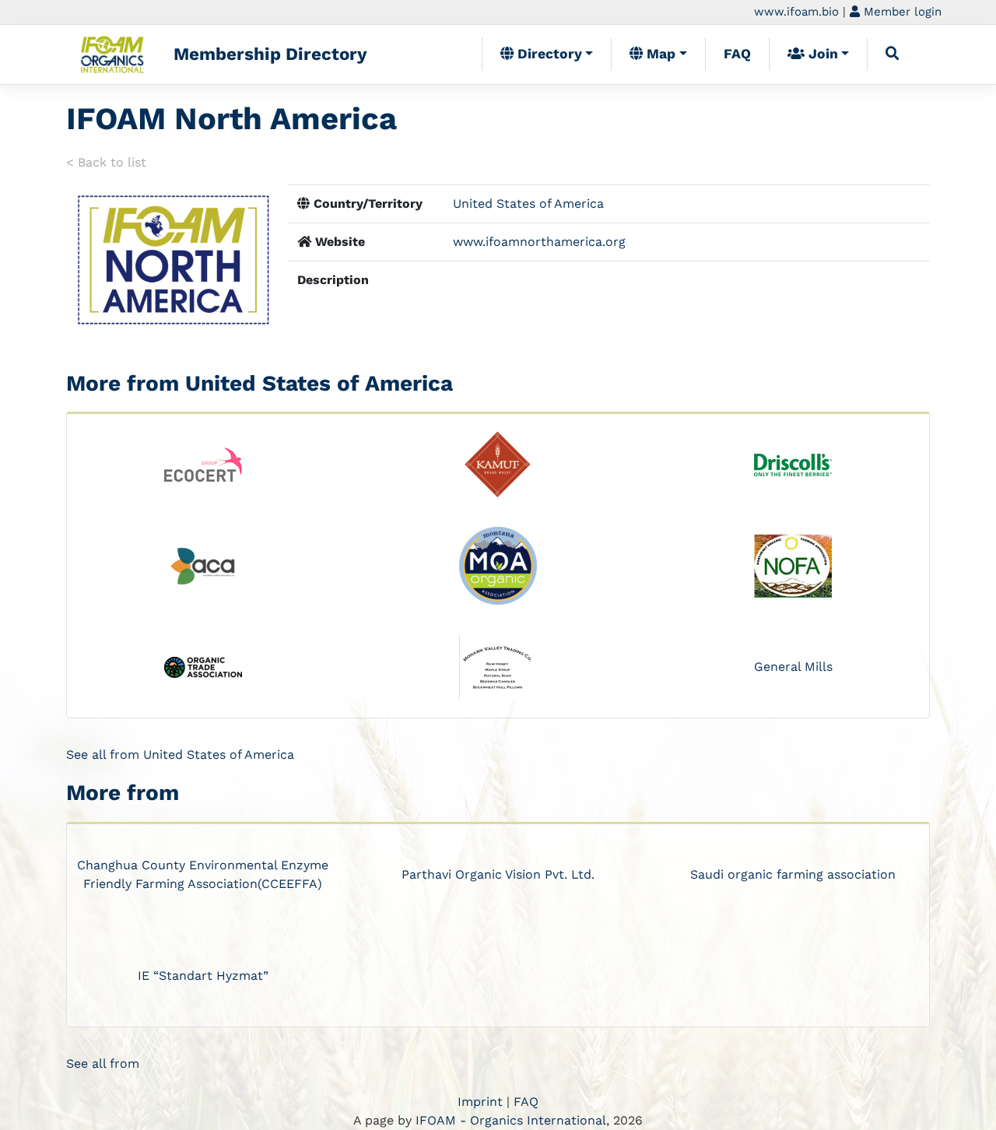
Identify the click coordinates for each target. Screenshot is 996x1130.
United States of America (528, 203)
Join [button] (821, 53)
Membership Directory (270, 54)
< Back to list (106, 162)
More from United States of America (259, 383)
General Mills (793, 666)
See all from (102, 1063)
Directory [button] (548, 53)
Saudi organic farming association (793, 874)
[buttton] (892, 53)
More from (122, 792)
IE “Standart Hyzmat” (203, 975)
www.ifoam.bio (796, 12)
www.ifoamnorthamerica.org (539, 241)
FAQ (737, 53)
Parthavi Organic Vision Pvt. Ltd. (498, 874)
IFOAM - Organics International (511, 1120)
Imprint (480, 1101)
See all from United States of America (180, 754)
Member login (901, 12)
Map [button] (659, 53)
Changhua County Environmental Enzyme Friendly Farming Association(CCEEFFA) (202, 874)
